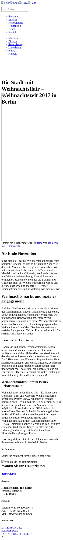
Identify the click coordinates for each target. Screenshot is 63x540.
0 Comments (13, 246)
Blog (40, 242)
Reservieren (9, 473)
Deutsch (11, 9)
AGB (4, 536)
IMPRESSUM (9, 530)
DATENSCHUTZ (11, 527)
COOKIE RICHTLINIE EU (17, 533)
